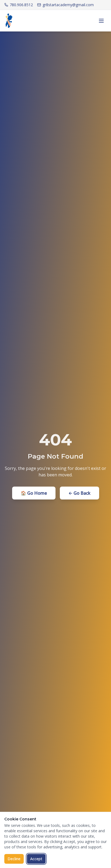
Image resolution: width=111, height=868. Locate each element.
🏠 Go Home (34, 493)
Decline (14, 858)
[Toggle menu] (101, 20)
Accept (36, 858)
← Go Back (79, 493)
